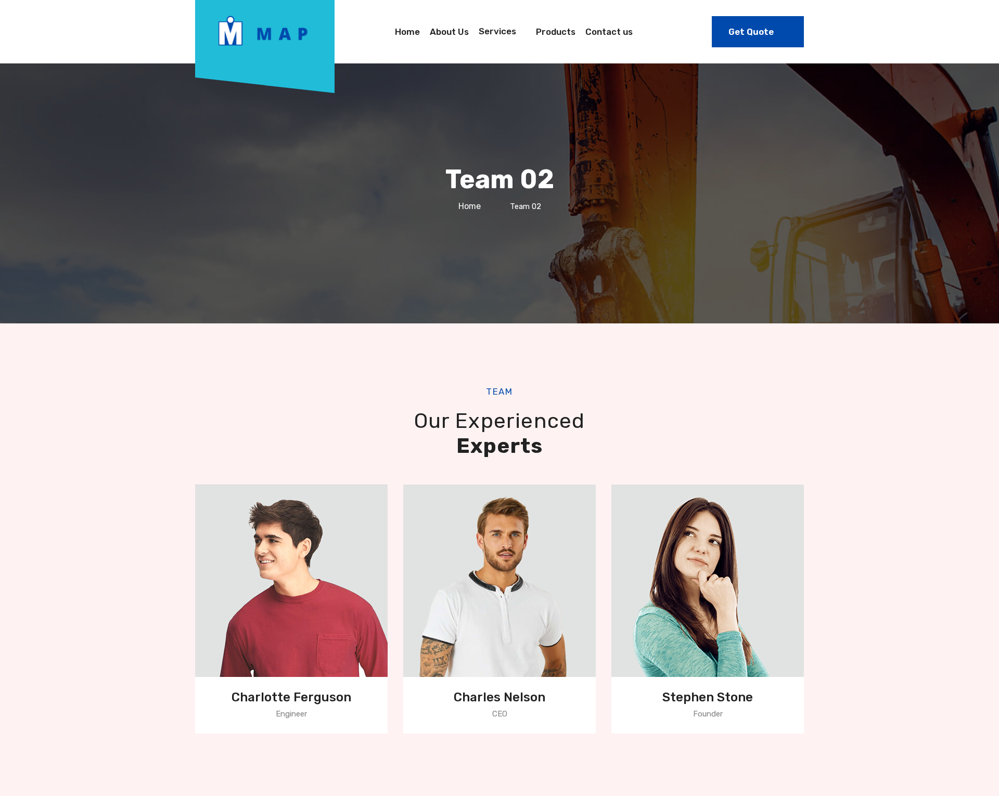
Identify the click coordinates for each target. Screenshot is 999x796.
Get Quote (751, 32)
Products (555, 32)
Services (497, 31)
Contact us (609, 32)
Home (407, 32)
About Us (449, 32)
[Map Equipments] (265, 29)
